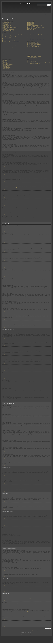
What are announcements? (6, 65)
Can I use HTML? (5, 61)
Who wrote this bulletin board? (31, 60)
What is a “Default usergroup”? (32, 28)
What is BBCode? (5, 60)
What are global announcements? (7, 64)
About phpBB (29, 598)
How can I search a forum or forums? (33, 42)
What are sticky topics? (6, 66)
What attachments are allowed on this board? (34, 56)
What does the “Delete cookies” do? (8, 30)
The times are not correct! (6, 35)
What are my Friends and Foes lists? (33, 38)
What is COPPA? (5, 23)
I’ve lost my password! (6, 28)
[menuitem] (8, 14)
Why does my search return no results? (33, 43)
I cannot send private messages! (32, 32)
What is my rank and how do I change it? (8, 40)
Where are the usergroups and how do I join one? (34, 25)
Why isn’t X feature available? (31, 61)
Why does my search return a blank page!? (34, 44)
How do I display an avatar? (6, 39)
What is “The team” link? (31, 29)
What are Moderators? (30, 23)
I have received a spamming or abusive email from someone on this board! (38, 34)
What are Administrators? (31, 22)
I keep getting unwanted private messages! (33, 33)
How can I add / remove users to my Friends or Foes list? (36, 39)
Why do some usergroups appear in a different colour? (35, 27)
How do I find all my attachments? (32, 57)
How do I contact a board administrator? (33, 63)
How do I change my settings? (7, 33)
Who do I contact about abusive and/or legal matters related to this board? (38, 62)
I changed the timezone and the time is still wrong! (10, 36)
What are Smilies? (5, 62)
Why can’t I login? (5, 26)
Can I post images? (5, 63)
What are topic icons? (5, 68)
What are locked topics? (6, 67)
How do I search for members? (32, 45)
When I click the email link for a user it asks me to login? (11, 41)
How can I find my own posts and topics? (33, 46)
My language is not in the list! (6, 37)
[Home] (11, 7)
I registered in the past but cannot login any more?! (10, 27)
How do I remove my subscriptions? (32, 52)
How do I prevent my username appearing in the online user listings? (13, 34)
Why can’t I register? (5, 24)
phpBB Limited (31, 597)
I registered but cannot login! (6, 25)
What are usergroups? (30, 24)
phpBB (17, 187)
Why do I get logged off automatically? (8, 29)
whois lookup (27, 611)
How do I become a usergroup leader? (33, 26)
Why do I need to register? (6, 22)
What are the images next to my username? (9, 38)
